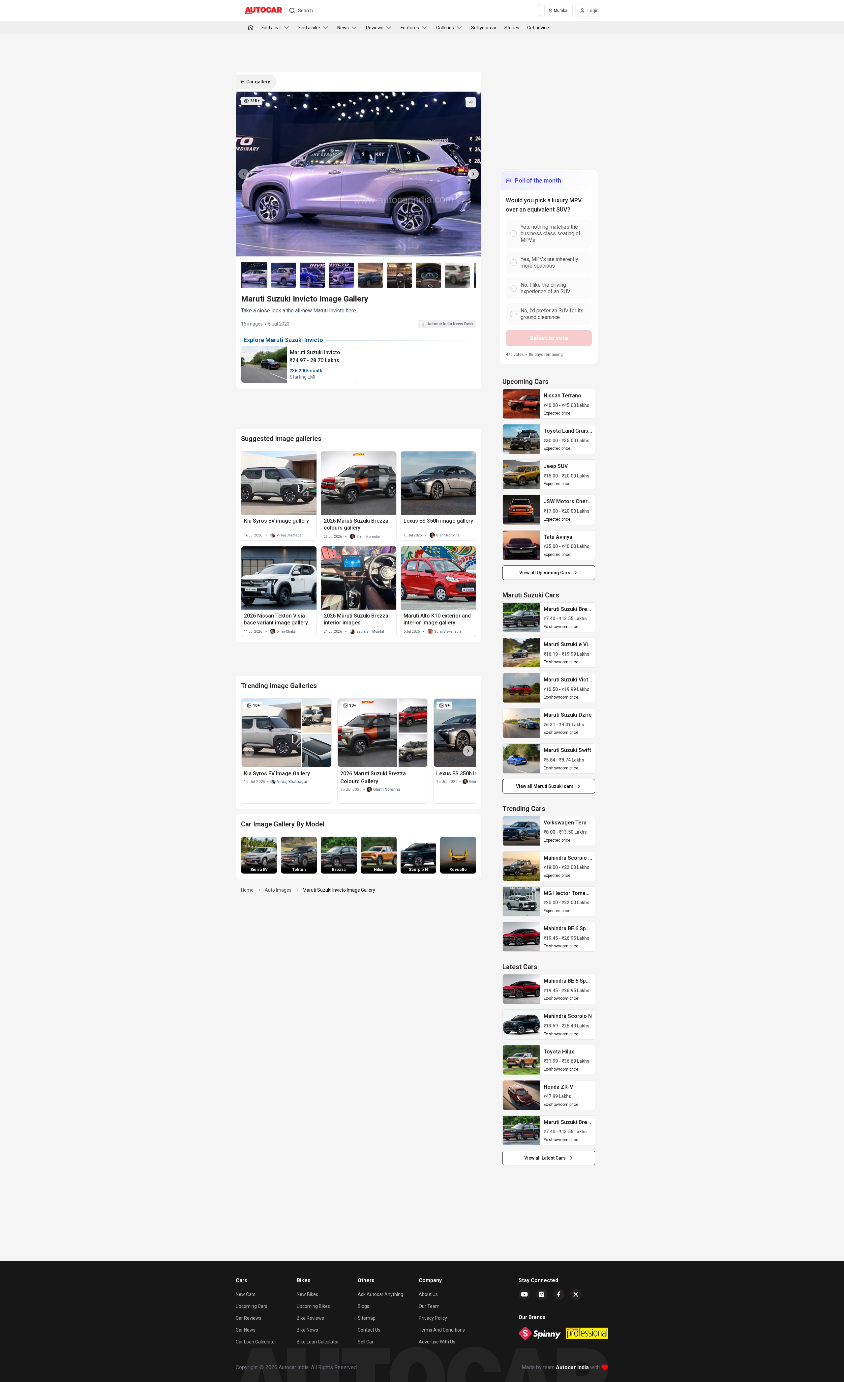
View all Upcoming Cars (544, 572)
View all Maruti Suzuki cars (545, 786)
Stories (511, 27)
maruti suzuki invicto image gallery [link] (339, 890)
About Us (428, 1294)
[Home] (250, 28)
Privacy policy (433, 1318)
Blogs (363, 1306)
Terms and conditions (442, 1330)
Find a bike (309, 27)
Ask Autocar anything (380, 1294)
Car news (246, 1330)
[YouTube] (524, 1294)
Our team (429, 1306)
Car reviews (248, 1318)
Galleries (445, 27)
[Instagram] (542, 1294)
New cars (246, 1294)
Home (247, 890)
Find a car (271, 27)
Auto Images (278, 890)
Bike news (307, 1330)
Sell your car (484, 27)
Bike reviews (310, 1318)
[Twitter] (576, 1294)
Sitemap (367, 1318)
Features (410, 27)
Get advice (538, 27)
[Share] (471, 102)
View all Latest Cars (545, 1158)
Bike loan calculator (318, 1341)
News (343, 27)
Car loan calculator (256, 1341)
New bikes (307, 1294)
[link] (521, 403)
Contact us (369, 1330)
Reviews (374, 27)
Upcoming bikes (313, 1306)
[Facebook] (559, 1294)
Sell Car (366, 1341)
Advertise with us (437, 1341)
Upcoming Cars (251, 1306)
